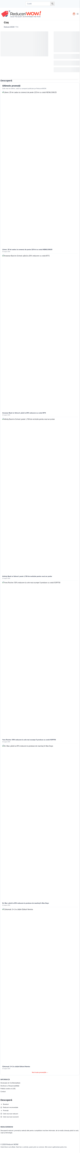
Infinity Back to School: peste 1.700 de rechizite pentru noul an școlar (27, 576)
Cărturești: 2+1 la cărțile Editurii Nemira (16, 1066)
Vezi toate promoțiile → (40, 1072)
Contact (3, 1091)
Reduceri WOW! (9, 27)
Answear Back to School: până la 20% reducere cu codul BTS (24, 413)
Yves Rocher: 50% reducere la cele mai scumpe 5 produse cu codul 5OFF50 (29, 740)
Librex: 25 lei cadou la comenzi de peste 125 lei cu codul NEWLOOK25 (27, 249)
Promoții (5, 1110)
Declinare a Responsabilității (10, 1086)
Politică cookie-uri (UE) (8, 1088)
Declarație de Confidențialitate (10, 1083)
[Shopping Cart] (74, 14)
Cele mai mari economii (11, 1117)
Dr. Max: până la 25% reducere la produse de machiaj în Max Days (25, 903)
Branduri (6, 1104)
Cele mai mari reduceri (10, 1114)
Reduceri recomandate (10, 1107)
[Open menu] (77, 14)
